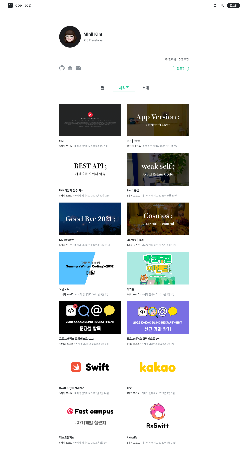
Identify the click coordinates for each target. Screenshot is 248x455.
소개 (145, 88)
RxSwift (132, 437)
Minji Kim (93, 34)
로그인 (233, 5)
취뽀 (129, 388)
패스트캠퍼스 (66, 437)
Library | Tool (135, 239)
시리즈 (124, 88)
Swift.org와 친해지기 (72, 388)
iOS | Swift (133, 141)
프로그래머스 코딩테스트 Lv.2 (76, 338)
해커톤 (130, 289)
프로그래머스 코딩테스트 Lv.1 (144, 338)
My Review (66, 239)
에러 (61, 141)
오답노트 (64, 289)
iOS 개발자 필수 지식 (71, 190)
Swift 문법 (133, 190)
